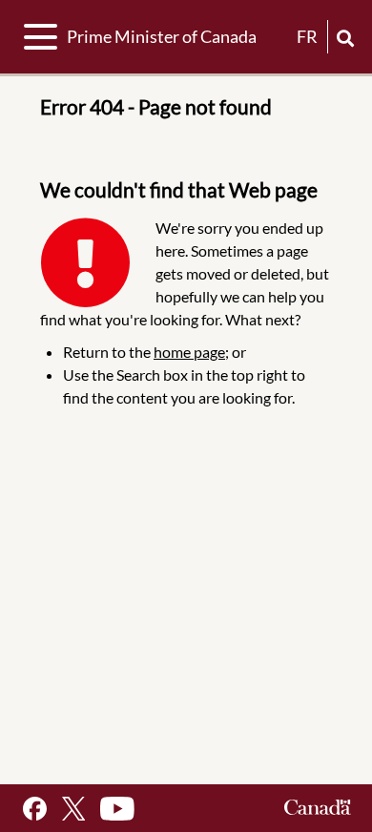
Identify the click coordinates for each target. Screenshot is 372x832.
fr (307, 36)
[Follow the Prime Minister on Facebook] (35, 809)
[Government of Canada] (317, 809)
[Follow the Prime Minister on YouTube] (117, 809)
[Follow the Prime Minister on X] (73, 809)
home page (189, 352)
